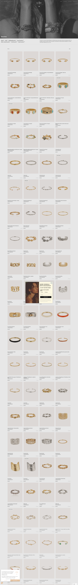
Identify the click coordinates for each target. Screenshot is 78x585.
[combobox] (75, 584)
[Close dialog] (51, 283)
